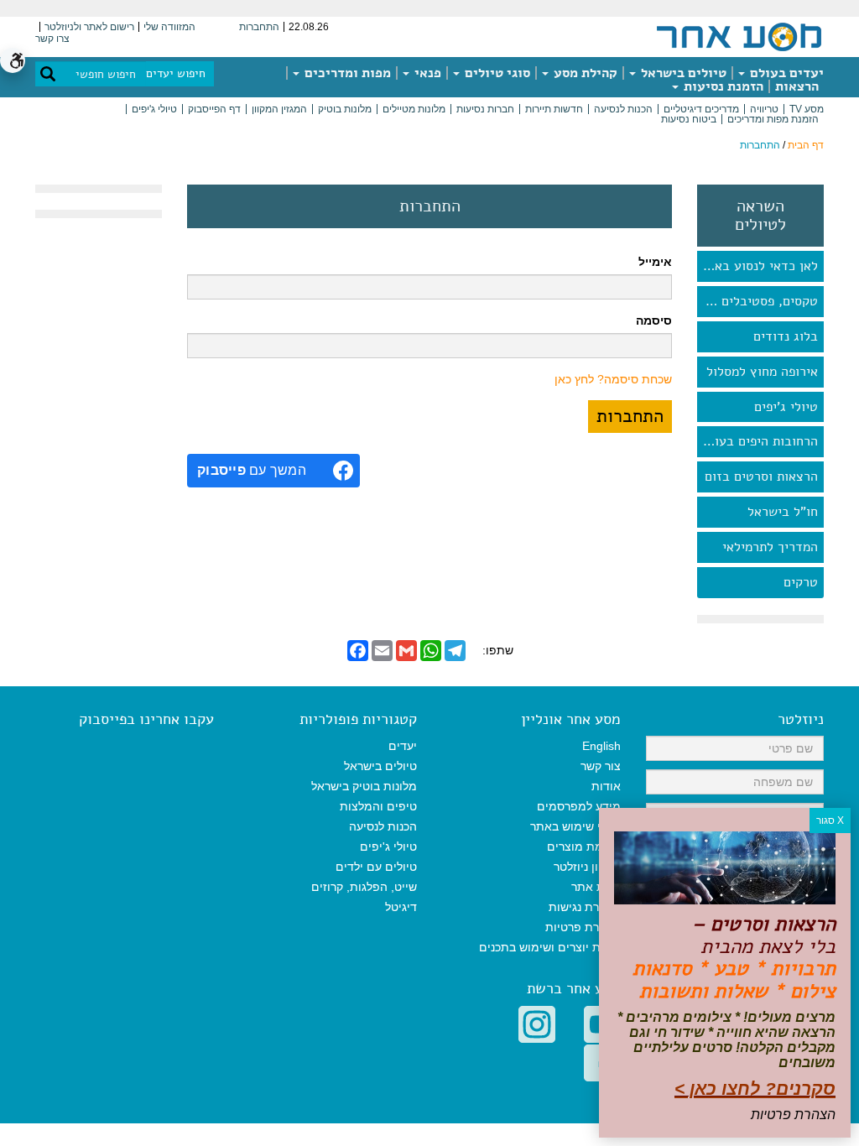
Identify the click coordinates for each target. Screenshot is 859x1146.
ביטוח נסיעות (688, 119)
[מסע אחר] (739, 36)
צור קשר (600, 766)
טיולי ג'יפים (154, 109)
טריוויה (764, 109)
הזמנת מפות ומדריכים (773, 119)
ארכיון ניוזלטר (587, 866)
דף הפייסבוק (214, 109)
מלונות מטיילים (414, 109)
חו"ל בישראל (782, 512)
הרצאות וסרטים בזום (761, 476)
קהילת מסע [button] (583, 73)
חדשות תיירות (554, 109)
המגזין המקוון (279, 109)
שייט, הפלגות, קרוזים (364, 886)
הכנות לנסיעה (623, 109)
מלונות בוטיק (345, 109)
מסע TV (806, 109)
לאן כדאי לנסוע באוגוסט (757, 266)
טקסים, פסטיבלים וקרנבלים (757, 301)
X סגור (830, 820)
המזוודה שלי (169, 27)
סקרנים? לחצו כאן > (755, 1088)
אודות (606, 786)
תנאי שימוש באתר (575, 826)
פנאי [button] (426, 73)
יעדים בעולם (785, 73)
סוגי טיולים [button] (495, 73)
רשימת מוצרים (584, 846)
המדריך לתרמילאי (770, 547)
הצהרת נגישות (585, 907)
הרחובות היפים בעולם (759, 441)
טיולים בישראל (682, 73)
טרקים (801, 582)
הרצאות (797, 86)
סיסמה (654, 320)
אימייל (655, 261)
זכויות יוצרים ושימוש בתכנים (550, 947)
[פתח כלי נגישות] (12, 60)
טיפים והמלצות (378, 806)
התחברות (259, 27)
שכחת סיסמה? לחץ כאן (613, 379)
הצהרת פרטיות (583, 927)
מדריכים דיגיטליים (701, 109)
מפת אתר (596, 886)
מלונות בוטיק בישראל (364, 786)
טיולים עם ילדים (376, 866)
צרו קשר (52, 39)
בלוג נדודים (785, 336)
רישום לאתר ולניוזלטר (89, 27)
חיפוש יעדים (176, 73)
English (601, 746)
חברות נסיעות (485, 109)
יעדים (402, 746)
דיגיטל (401, 907)
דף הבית (806, 145)
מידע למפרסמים (579, 806)
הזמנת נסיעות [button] (721, 86)
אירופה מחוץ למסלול (762, 371)
